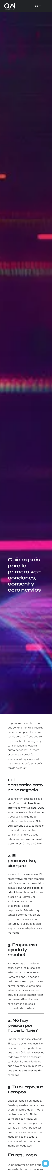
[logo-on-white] (10, 3)
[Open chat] (45, 1163)
